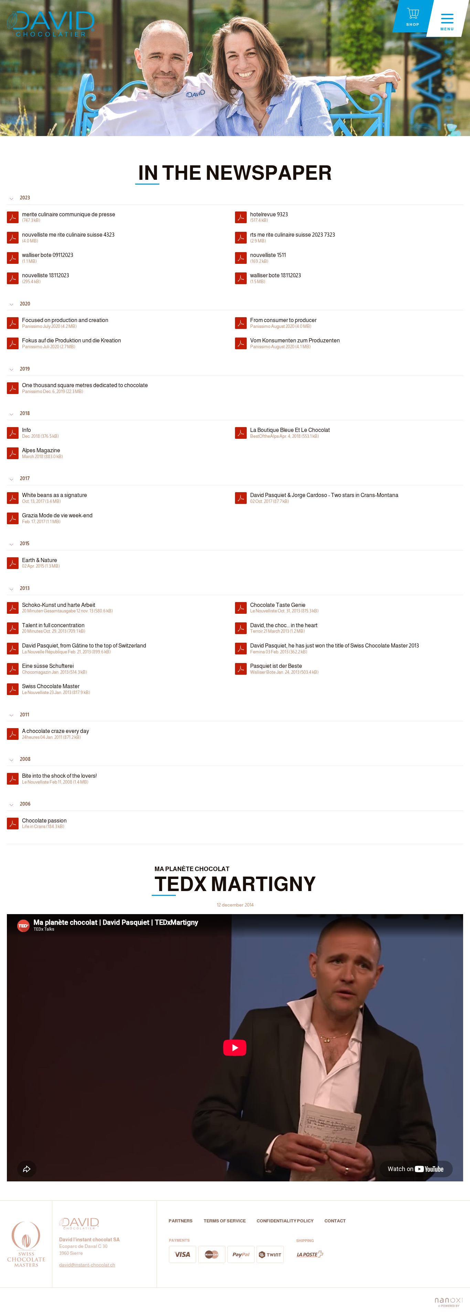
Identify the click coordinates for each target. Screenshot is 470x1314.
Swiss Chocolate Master (56, 689)
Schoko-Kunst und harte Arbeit (67, 608)
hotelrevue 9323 (269, 217)
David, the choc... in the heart (284, 628)
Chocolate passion (44, 823)
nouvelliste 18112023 (45, 278)
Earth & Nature (41, 563)
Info (40, 433)
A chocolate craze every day (55, 734)
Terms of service (225, 1220)
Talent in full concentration (53, 628)
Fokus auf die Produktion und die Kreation (71, 343)
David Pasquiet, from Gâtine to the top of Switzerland (84, 648)
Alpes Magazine (42, 453)
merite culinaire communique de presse (68, 217)
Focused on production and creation (65, 323)
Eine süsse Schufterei (54, 669)
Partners (181, 1220)
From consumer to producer (283, 323)
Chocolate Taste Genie (284, 608)
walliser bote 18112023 (275, 278)
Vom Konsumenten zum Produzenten (295, 343)
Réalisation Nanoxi (448, 1301)
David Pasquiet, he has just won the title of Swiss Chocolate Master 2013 (334, 648)
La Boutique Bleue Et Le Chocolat (290, 433)
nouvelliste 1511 (268, 258)
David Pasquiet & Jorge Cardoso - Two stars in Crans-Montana (324, 498)
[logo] (50, 24)
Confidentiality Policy (285, 1220)
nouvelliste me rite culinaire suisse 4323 (68, 238)
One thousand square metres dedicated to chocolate (85, 388)
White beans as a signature (54, 498)
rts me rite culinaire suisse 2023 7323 (292, 238)
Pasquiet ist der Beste (284, 669)
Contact (335, 1220)
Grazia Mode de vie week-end (57, 518)
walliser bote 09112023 (47, 258)
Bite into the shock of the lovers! (59, 779)
